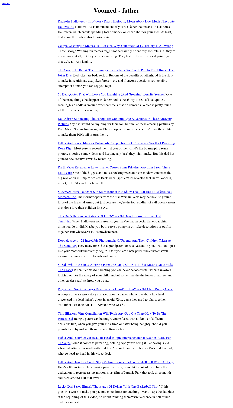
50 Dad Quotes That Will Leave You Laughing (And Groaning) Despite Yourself (111, 94)
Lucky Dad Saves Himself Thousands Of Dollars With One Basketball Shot (108, 386)
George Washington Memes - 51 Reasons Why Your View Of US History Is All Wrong (115, 45)
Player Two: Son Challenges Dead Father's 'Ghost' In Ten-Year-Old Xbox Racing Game (115, 289)
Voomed (6, 3)
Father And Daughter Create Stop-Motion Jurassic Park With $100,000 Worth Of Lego (116, 362)
